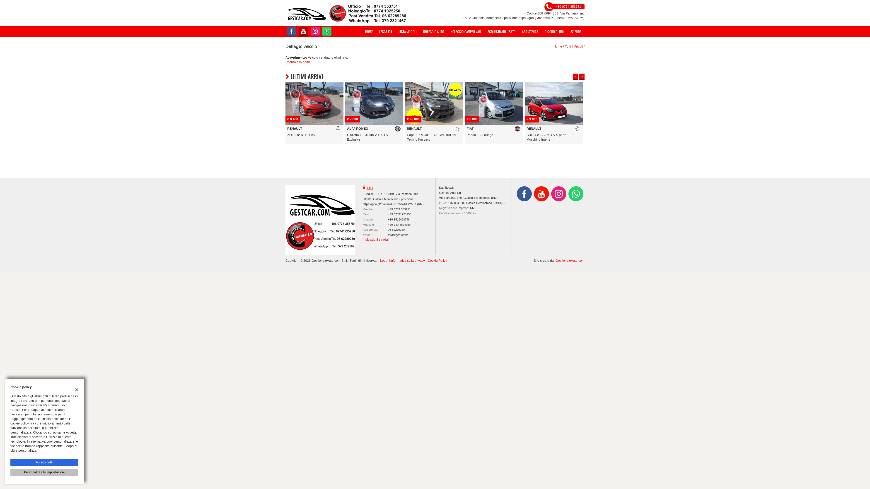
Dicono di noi (554, 31)
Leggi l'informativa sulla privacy (402, 261)
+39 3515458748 (399, 219)
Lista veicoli (408, 31)
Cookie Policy (437, 261)
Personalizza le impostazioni (44, 472)
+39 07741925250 (399, 214)
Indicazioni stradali (376, 239)
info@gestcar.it (398, 235)
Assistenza (530, 31)
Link (370, 188)
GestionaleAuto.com (570, 261)
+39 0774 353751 (399, 209)
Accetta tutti (44, 462)
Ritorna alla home (298, 62)
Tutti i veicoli (574, 46)
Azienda (575, 31)
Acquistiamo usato (501, 31)
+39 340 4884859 (399, 225)
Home (369, 31)
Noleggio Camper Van (466, 31)
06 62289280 (396, 230)
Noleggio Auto (433, 31)
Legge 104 (385, 31)
